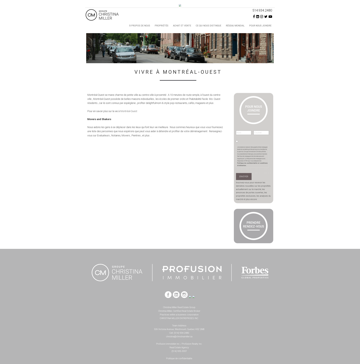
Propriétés (161, 25)
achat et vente (182, 25)
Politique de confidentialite (179, 358)
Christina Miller (110, 15)
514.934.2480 (262, 10)
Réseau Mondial (235, 25)
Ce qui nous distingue (208, 25)
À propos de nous (139, 25)
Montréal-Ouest (128, 111)
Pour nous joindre (260, 25)
